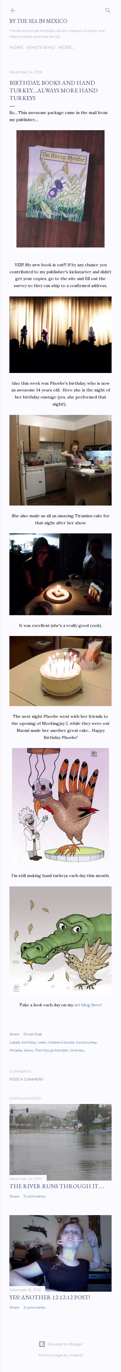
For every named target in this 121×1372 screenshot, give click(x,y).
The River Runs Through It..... (56, 1186)
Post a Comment (26, 1079)
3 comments (34, 1307)
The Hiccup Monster (51, 1050)
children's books (61, 1042)
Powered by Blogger (65, 1344)
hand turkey (86, 1042)
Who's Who (41, 47)
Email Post (32, 1034)
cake (42, 1042)
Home (16, 47)
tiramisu (77, 1050)
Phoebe (15, 1050)
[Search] (108, 9)
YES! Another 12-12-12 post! (49, 1297)
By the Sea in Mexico (38, 21)
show (28, 1050)
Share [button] (14, 1034)
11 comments (34, 1196)
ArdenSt (76, 1355)
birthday (29, 1042)
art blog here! (88, 1005)
